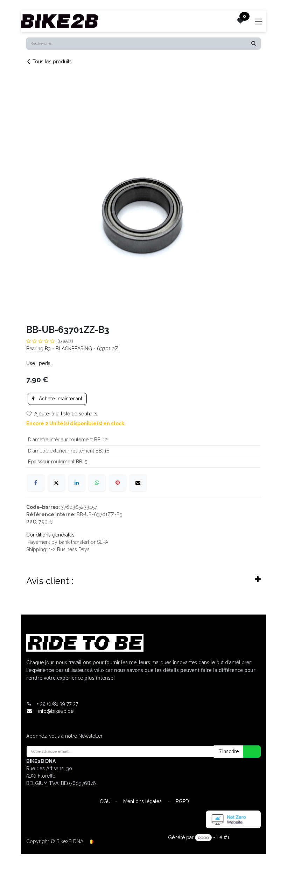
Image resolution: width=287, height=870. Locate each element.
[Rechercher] (254, 43)
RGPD (182, 801)
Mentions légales (142, 801)
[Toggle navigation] (258, 21)
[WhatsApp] (97, 482)
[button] (247, 751)
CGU (105, 801)
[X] (56, 482)
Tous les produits (52, 61)
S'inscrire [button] (228, 751)
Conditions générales (50, 535)
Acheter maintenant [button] (59, 398)
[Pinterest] (117, 482)
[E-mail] (138, 482)
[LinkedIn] (76, 482)
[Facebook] (35, 482)
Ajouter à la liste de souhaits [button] (65, 413)
